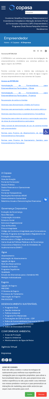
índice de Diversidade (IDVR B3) (18, 327)
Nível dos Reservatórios (11, 264)
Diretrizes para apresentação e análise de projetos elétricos (23, 109)
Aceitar (29, 394)
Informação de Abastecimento (14, 258)
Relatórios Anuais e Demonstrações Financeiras (21, 201)
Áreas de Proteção (13, 335)
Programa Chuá (18, 26)
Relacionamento (40, 18)
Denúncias (27, 18)
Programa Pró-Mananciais (16, 316)
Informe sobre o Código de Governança (17, 239)
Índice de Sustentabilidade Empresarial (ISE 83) (24, 321)
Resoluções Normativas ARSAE (14, 195)
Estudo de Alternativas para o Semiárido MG (20, 275)
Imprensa (23, 23)
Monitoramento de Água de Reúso (19, 340)
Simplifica (18, 18)
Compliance (20, 21)
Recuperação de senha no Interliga (14, 100)
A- (41, 51)
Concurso (5, 190)
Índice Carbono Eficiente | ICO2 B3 (19, 324)
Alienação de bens (33, 21)
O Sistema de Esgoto (10, 291)
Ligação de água (8, 261)
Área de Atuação (8, 179)
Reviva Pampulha (33, 26)
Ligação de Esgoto (9, 286)
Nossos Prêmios (8, 185)
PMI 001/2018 (6, 299)
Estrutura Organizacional (11, 223)
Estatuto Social (7, 220)
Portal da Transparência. (11, 193)
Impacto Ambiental (13, 337)
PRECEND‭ (5, 288)
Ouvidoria (9, 18)
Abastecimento (7, 256)
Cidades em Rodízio (9, 266)
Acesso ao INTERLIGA (9, 81)
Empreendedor (40, 23)
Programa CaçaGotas (10, 269)
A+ (34, 51)
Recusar (41, 394)
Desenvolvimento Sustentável (13, 198)
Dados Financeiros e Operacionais (15, 187)
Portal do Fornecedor (10, 182)
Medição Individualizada (11, 277)
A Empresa (5, 176)
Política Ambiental (12, 313)
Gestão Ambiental (12, 310)
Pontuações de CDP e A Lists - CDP (20, 318)
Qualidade (5, 272)
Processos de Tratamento (12, 294)
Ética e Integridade (9, 228)
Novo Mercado (7, 215)
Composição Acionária (10, 217)
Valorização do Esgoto (10, 296)
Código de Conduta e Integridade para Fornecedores (23, 231)
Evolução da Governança (11, 212)
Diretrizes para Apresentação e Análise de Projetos (20, 105)
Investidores (8, 21)
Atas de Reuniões (8, 225)
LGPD (31, 23)
